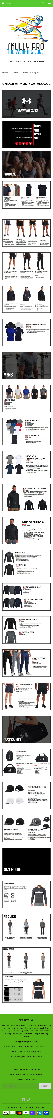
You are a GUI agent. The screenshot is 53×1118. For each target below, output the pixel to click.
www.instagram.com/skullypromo (26, 1056)
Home (5, 72)
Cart (49, 3)
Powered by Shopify (35, 1107)
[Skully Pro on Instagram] (28, 1100)
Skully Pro (18, 1107)
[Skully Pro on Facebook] (23, 1100)
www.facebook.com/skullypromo (26, 1051)
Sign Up (45, 1086)
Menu (8, 3)
